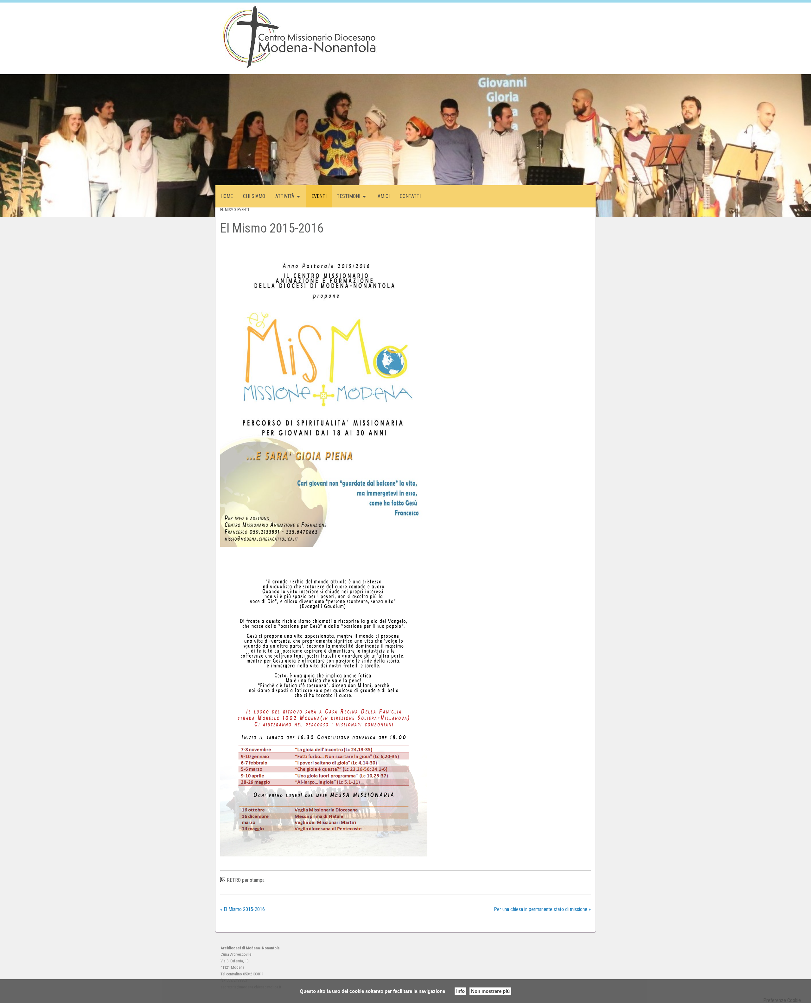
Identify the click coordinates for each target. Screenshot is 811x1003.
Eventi (243, 209)
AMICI (384, 196)
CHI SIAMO (254, 196)
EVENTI (319, 196)
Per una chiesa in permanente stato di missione (542, 909)
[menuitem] (226, 196)
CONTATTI (410, 196)
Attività (284, 196)
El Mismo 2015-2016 (242, 909)
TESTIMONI (348, 196)
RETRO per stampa (246, 880)
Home (226, 196)
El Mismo (228, 209)
